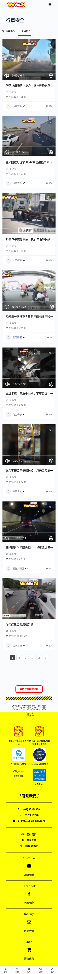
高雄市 (12, 91)
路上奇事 (17, 414)
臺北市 (12, 322)
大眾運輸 (17, 260)
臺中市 (12, 168)
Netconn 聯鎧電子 (39, 763)
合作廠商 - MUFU (19, 763)
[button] (50, 4)
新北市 (12, 399)
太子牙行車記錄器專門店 (19, 742)
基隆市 (12, 553)
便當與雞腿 (18, 568)
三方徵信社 (39, 784)
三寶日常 (17, 491)
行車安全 (17, 106)
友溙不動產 (19, 775)
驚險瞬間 (17, 337)
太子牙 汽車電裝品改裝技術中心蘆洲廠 (39, 742)
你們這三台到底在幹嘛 (19, 624)
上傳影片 (26, 31)
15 (39, 657)
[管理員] (48, 79)
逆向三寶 (17, 645)
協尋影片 (10, 31)
